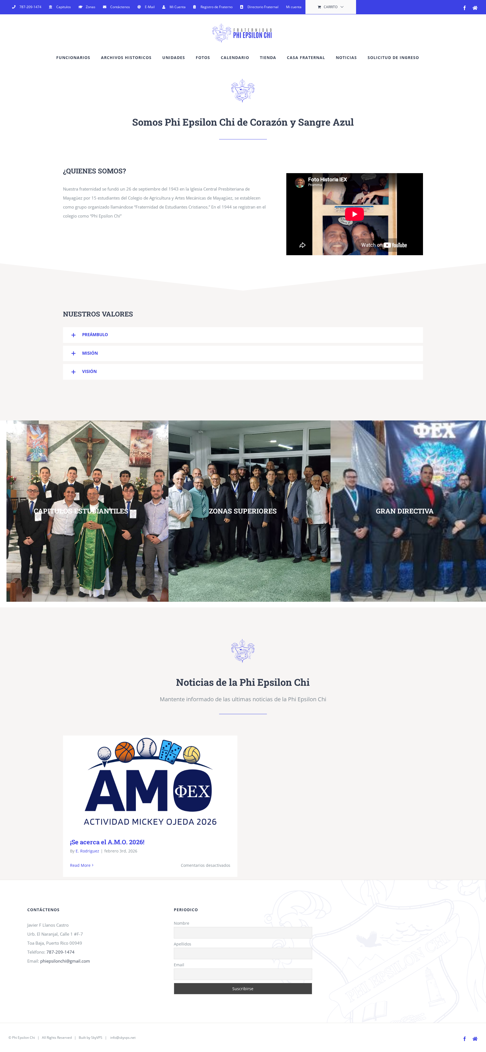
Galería (158, 782)
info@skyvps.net (123, 1037)
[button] (243, 335)
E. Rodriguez (87, 851)
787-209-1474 (60, 952)
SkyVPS (96, 1037)
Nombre (181, 923)
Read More (80, 865)
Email (179, 964)
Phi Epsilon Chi (23, 1037)
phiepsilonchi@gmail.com (65, 961)
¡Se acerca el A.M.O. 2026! (142, 782)
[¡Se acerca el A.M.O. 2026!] (150, 782)
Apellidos (182, 944)
